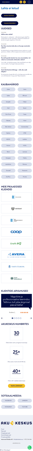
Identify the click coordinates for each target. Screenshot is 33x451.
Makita (25, 158)
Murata (25, 177)
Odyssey (8, 120)
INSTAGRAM (8, 407)
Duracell (8, 170)
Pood (2, 429)
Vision (24, 120)
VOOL (24, 145)
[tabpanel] (16, 304)
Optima (8, 133)
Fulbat (24, 102)
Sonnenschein (24, 127)
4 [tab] (18, 318)
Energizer (8, 158)
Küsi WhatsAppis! (5, 450)
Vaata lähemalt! (16, 386)
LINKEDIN (24, 400)
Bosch (24, 108)
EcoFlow (8, 177)
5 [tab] (20, 318)
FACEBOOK (8, 400)
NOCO (8, 139)
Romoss (25, 164)
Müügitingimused (5, 433)
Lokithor (25, 139)
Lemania (25, 152)
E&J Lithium (8, 127)
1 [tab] (12, 318)
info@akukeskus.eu (18, 439)
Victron (8, 145)
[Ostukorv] (24, 2)
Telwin (8, 152)
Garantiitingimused (6, 435)
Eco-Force (8, 114)
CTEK (24, 133)
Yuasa (24, 114)
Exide (8, 89)
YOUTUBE (24, 407)
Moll (8, 108)
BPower (25, 95)
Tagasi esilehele (10, 23)
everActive (8, 164)
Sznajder (8, 102)
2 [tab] (14, 318)
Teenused (3, 431)
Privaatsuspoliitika (5, 437)
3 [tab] (16, 318)
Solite (8, 95)
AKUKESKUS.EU (16, 443)
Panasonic (24, 170)
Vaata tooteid (9, 16)
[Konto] (20, 2)
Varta (24, 89)
